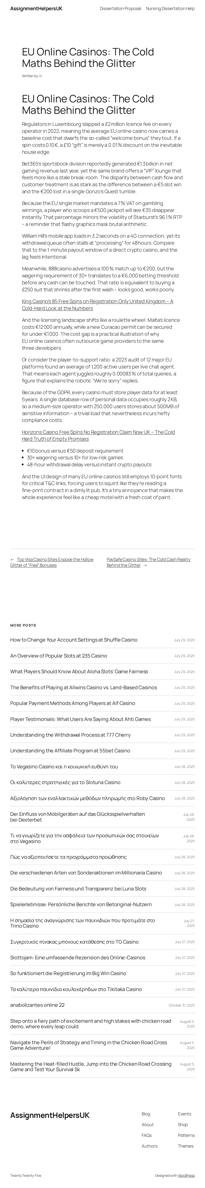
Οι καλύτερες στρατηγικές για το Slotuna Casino (65, 782)
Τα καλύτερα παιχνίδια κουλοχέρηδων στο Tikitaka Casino (76, 989)
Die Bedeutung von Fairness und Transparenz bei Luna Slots (78, 888)
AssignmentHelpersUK (36, 8)
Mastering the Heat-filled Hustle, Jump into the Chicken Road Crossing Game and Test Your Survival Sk (91, 1066)
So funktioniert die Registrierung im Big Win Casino (68, 973)
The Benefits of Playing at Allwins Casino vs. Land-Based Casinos (83, 687)
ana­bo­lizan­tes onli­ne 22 (37, 1005)
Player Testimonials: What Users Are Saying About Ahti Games (80, 719)
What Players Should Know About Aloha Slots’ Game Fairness (79, 671)
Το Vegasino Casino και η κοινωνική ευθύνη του (64, 766)
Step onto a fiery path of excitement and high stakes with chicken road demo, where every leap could (90, 1023)
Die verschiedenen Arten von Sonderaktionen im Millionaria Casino (86, 872)
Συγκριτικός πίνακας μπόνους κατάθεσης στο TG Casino (74, 942)
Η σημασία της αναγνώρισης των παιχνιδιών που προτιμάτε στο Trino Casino (82, 923)
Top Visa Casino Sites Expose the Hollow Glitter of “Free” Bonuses (52, 562)
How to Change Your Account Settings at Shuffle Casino (74, 640)
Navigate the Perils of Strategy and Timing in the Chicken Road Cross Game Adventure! (88, 1045)
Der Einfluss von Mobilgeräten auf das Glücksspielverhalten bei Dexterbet (77, 817)
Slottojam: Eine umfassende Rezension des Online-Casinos (77, 957)
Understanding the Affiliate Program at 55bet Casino (70, 750)
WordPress (186, 1175)
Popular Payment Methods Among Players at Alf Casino (72, 703)
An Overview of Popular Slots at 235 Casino (58, 656)
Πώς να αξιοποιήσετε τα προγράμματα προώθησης (68, 857)
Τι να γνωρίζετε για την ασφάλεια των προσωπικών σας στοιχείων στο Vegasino (84, 838)
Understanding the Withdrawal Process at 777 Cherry (70, 735)
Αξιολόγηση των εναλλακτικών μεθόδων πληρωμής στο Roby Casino (87, 798)
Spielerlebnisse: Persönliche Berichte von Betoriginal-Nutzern (81, 904)
